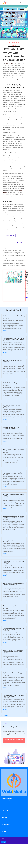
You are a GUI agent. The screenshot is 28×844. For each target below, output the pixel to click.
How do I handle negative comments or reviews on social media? (14, 606)
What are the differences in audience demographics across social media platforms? (13, 651)
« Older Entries (4, 715)
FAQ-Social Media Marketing (15, 44)
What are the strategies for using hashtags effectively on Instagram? (12, 472)
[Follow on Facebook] (2, 842)
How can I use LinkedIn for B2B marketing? (11, 405)
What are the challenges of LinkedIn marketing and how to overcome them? (14, 316)
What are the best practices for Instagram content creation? (11, 428)
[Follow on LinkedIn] (4, 842)
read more (5, 330)
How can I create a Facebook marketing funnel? (14, 495)
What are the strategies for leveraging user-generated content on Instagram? (13, 339)
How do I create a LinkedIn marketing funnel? (13, 450)
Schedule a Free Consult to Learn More (14, 740)
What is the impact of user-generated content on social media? (13, 383)
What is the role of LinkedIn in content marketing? (13, 562)
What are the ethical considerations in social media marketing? (13, 629)
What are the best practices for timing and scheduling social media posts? (13, 517)
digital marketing (9, 63)
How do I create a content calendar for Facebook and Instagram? (13, 584)
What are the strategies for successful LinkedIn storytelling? (13, 696)
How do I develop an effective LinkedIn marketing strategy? (13, 539)
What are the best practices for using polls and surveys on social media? (13, 673)
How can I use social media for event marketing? (13, 361)
